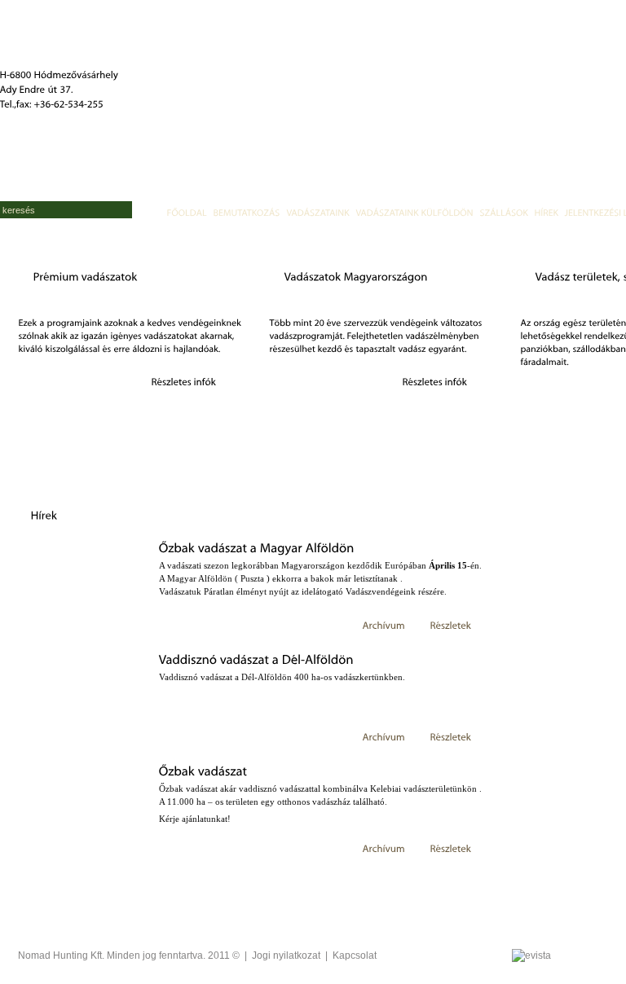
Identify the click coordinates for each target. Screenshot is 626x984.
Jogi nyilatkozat (286, 955)
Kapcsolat (355, 955)
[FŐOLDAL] (187, 212)
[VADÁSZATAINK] (318, 212)
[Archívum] (384, 624)
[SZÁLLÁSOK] (504, 212)
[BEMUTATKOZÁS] (247, 212)
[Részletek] (451, 624)
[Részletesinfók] (184, 381)
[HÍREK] (546, 212)
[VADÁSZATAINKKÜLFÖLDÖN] (415, 212)
